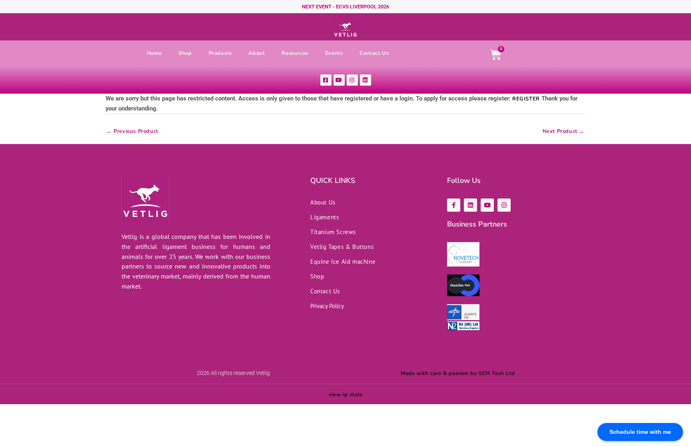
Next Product (564, 133)
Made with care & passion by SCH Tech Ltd (458, 373)
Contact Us (374, 53)
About (256, 53)
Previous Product (132, 133)
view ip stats (345, 394)
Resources (295, 53)
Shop (185, 53)
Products (220, 53)
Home (154, 53)
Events (334, 53)
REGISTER (526, 98)
